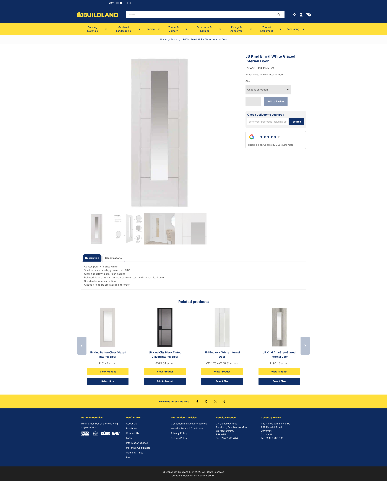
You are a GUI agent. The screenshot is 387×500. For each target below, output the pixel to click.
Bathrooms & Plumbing (204, 29)
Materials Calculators (138, 447)
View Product (108, 371)
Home (163, 39)
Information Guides (137, 442)
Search (297, 121)
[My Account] (301, 14)
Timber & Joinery (173, 29)
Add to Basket (275, 101)
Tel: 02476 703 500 (272, 438)
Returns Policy (179, 438)
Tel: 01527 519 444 (227, 438)
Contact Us (132, 433)
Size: (248, 81)
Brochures (132, 428)
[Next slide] (305, 346)
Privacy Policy (179, 433)
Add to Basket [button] (165, 381)
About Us (131, 423)
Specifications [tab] (113, 257)
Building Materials (92, 29)
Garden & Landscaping (123, 29)
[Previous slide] (81, 346)
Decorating (292, 29)
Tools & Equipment (266, 29)
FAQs (129, 438)
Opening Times (134, 452)
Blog (128, 457)
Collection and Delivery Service (189, 423)
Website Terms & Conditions (187, 428)
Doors (174, 39)
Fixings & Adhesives (236, 29)
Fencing (150, 29)
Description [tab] (92, 257)
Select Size (107, 381)
